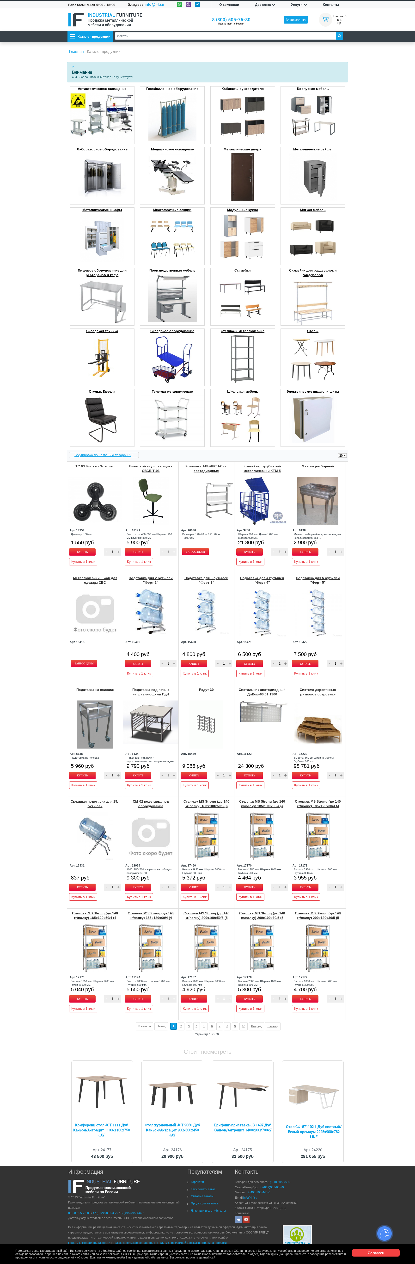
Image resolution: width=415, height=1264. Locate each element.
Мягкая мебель (313, 210)
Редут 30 (206, 690)
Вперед (256, 1026)
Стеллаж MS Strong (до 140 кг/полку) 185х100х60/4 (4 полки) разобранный (262, 805)
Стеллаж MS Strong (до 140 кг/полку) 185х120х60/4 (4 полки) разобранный (151, 917)
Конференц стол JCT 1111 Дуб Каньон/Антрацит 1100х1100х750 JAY (101, 1130)
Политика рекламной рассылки (178, 1243)
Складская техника (102, 331)
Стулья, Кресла (102, 391)
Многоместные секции (172, 210)
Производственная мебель (172, 270)
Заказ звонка (296, 20)
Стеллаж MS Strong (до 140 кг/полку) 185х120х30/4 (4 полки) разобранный (318, 805)
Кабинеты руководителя (243, 89)
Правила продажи (214, 1243)
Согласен (376, 1253)
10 (243, 1026)
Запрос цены (195, 551)
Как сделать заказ (203, 1189)
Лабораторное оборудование (102, 149)
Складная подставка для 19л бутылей (95, 803)
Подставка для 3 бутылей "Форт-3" (206, 580)
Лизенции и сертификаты (208, 1210)
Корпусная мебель (313, 89)
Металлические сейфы (312, 149)
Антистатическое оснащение (102, 89)
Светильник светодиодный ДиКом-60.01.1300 (262, 692)
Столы (312, 331)
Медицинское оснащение (172, 149)
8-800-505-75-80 (79, 1213)
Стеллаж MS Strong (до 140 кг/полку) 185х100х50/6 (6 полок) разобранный (206, 805)
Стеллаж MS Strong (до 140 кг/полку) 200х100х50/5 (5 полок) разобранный (206, 917)
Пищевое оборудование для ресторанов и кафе (102, 272)
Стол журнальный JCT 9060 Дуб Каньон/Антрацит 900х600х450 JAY (172, 1130)
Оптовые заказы (202, 1196)
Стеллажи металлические (242, 331)
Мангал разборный (318, 466)
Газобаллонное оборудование (172, 89)
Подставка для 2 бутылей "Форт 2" (151, 580)
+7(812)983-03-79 (272, 1187)
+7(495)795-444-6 (132, 1213)
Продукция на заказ (204, 1203)
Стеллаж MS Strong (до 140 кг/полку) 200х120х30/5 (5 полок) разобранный (318, 917)
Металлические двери (243, 149)
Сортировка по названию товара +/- (102, 455)
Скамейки (242, 270)
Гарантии (197, 1182)
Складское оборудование (172, 331)
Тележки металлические (172, 391)
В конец (273, 1026)
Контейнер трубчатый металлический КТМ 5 (262, 468)
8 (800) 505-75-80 (231, 19)
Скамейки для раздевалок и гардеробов (313, 272)
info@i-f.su (154, 4)
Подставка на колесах (95, 690)
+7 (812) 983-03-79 (105, 1213)
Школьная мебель (242, 391)
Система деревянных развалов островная (318, 692)
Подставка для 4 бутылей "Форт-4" (262, 580)
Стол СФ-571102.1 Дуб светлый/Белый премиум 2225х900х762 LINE (314, 1132)
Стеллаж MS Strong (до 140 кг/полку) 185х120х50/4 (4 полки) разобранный (95, 917)
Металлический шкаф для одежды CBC (95, 580)
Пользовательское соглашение (133, 1243)
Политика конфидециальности (89, 1243)
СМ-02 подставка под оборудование (151, 803)
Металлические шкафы (102, 210)
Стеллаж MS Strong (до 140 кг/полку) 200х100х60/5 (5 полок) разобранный (262, 917)
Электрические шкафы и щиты (313, 391)
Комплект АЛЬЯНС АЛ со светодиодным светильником (206, 470)
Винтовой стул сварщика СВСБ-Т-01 (150, 468)
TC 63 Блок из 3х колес (95, 466)
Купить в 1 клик (83, 562)
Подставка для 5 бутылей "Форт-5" (318, 580)
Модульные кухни (242, 210)
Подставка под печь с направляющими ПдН (150, 692)
